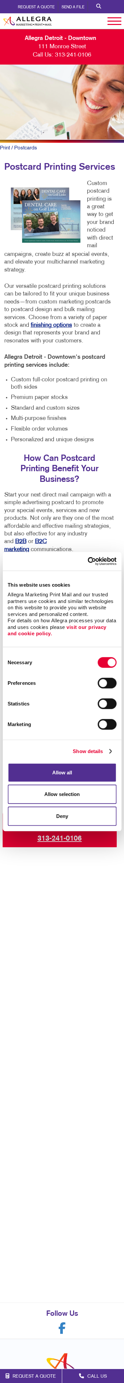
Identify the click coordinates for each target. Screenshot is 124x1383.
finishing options (51, 325)
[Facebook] (62, 1328)
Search (98, 6)
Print (5, 148)
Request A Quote (36, 7)
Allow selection (62, 794)
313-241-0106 (73, 55)
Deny (62, 816)
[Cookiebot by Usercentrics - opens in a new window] (88, 561)
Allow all (62, 772)
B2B (20, 541)
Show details (88, 751)
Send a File (73, 7)
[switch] (107, 683)
